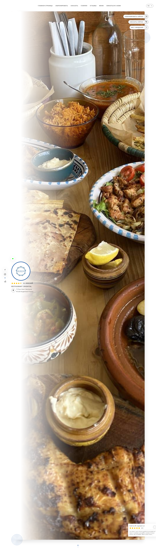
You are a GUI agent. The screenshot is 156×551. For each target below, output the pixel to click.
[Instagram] (5, 274)
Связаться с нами (113, 5)
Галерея (84, 5)
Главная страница (45, 5)
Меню (101, 5)
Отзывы (93, 5)
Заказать (74, 5)
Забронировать (61, 5)
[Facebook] (5, 269)
